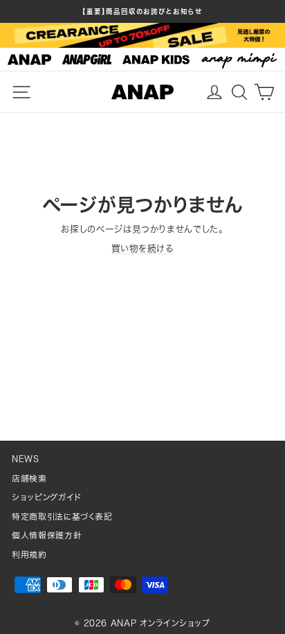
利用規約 (29, 554)
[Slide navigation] (142, 59)
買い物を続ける (142, 248)
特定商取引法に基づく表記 (62, 516)
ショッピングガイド (47, 497)
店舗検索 (29, 478)
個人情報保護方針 (47, 535)
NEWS (25, 459)
